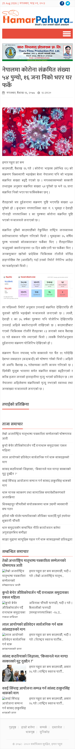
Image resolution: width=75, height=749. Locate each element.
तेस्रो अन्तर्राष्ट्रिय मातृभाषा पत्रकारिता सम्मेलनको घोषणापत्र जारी (34, 563)
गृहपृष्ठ (12, 728)
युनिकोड (44, 732)
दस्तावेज (57, 728)
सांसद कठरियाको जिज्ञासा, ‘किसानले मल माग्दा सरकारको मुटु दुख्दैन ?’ (35, 658)
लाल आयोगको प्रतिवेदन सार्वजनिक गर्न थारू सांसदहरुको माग (32, 627)
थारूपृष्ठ (30, 732)
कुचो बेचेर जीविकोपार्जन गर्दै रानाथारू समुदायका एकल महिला (35, 595)
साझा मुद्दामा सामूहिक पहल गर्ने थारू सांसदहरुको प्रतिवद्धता (37, 540)
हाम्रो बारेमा (28, 728)
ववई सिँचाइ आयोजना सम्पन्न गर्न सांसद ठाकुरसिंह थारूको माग (36, 690)
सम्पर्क (43, 728)
